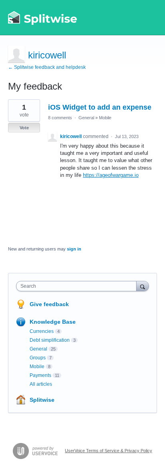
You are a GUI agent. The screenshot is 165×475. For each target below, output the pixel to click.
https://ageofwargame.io (111, 175)
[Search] (142, 286)
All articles (41, 384)
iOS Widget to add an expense (99, 107)
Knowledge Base (53, 322)
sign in (74, 249)
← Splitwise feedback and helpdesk (47, 67)
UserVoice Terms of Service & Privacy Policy (108, 450)
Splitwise (42, 400)
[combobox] (78, 286)
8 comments (60, 117)
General (86, 117)
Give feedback (49, 304)
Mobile (105, 117)
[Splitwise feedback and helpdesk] (43, 17)
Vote (24, 127)
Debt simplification (50, 340)
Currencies (42, 331)
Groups (38, 358)
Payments (40, 375)
